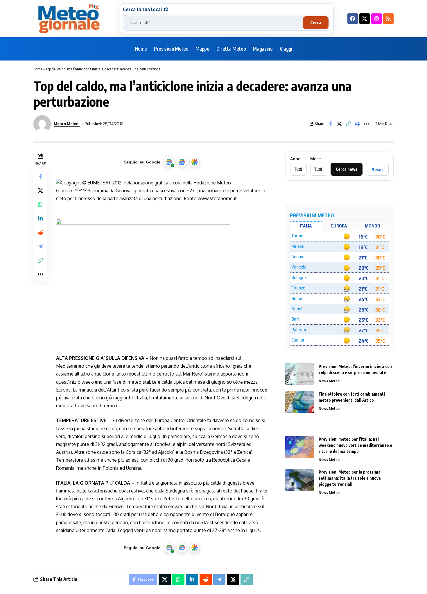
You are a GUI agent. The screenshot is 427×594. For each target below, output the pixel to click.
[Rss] (388, 18)
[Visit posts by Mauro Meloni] (42, 124)
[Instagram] (376, 18)
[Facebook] (352, 18)
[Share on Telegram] (40, 246)
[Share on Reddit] (40, 232)
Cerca (315, 22)
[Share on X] (339, 124)
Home (37, 69)
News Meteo (329, 380)
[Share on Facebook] (330, 124)
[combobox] (214, 22)
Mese (315, 158)
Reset (377, 169)
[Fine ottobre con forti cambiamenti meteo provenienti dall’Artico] (299, 402)
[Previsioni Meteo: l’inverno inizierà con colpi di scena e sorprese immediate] (299, 374)
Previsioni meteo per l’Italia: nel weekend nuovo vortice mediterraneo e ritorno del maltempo (355, 445)
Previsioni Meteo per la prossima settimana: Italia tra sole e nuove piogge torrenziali (350, 478)
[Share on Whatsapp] (40, 204)
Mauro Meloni (67, 123)
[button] (348, 124)
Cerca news (346, 169)
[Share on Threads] (233, 579)
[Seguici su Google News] (182, 162)
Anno (295, 158)
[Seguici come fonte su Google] (169, 162)
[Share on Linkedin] (40, 218)
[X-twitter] (364, 18)
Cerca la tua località (145, 9)
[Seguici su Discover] (194, 162)
